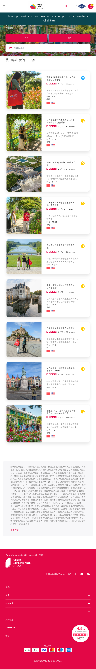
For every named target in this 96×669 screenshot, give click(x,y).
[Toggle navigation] (4, 6)
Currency (10, 628)
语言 (8, 636)
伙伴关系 (10, 603)
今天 (26, 38)
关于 (8, 595)
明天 (70, 38)
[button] (66, 6)
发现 (8, 587)
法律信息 (10, 620)
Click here (49, 20)
